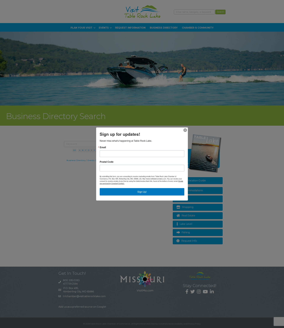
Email (103, 147)
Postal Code (106, 162)
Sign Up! (142, 191)
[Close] (185, 130)
